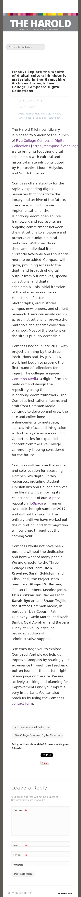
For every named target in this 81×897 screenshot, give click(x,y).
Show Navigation (63, 46)
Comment (20, 811)
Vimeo (48, 53)
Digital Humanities (28, 113)
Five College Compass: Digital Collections (39, 735)
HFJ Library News (51, 113)
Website (18, 864)
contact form (22, 703)
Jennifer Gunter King (30, 100)
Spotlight (40, 117)
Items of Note (26, 117)
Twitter (40, 53)
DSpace (54, 498)
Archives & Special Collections (32, 727)
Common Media (25, 379)
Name (20, 846)
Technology (54, 117)
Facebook (32, 53)
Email (20, 856)
